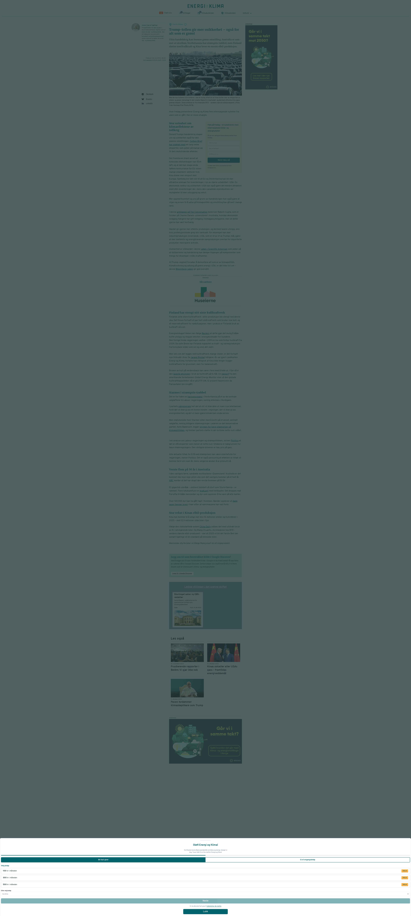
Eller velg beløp (6, 891)
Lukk (205, 911)
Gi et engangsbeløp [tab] (307, 860)
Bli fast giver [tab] (103, 860)
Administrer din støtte (214, 906)
